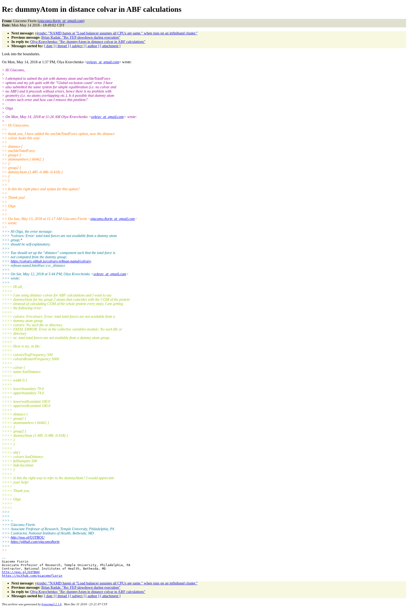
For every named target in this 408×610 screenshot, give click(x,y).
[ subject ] (77, 46)
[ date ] (49, 46)
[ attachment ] (110, 46)
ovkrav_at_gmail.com (103, 62)
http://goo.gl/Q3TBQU (28, 537)
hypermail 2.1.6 (52, 604)
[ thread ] (62, 46)
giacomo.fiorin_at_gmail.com (112, 219)
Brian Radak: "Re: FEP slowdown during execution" (80, 37)
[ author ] (92, 46)
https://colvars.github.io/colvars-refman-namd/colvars (51, 261)
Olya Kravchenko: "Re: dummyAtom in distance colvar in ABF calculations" (87, 42)
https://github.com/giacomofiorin (35, 542)
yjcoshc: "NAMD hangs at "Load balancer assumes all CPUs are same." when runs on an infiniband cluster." (116, 33)
